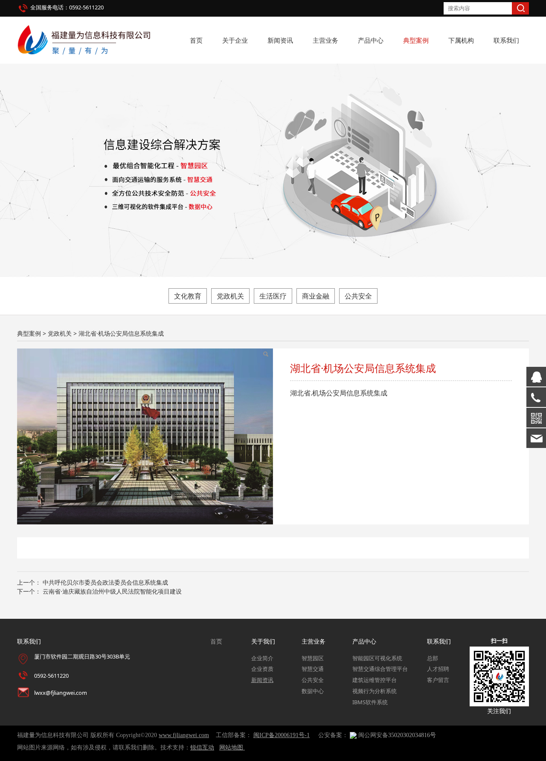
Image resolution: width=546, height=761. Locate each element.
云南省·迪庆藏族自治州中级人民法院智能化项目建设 (112, 591)
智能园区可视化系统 (377, 658)
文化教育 (187, 296)
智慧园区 (313, 658)
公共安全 (358, 296)
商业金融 (315, 296)
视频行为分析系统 (374, 691)
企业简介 (262, 658)
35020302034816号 (412, 735)
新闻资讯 (280, 40)
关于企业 (235, 40)
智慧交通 (313, 669)
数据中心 (313, 691)
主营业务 (325, 40)
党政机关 (230, 296)
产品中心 (370, 40)
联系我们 (506, 40)
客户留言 (438, 680)
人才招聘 (438, 669)
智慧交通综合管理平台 (380, 669)
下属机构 (461, 40)
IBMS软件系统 (370, 702)
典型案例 (416, 40)
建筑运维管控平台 (374, 680)
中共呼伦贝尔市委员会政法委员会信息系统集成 (105, 582)
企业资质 (262, 669)
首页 (196, 40)
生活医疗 (273, 296)
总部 (432, 658)
